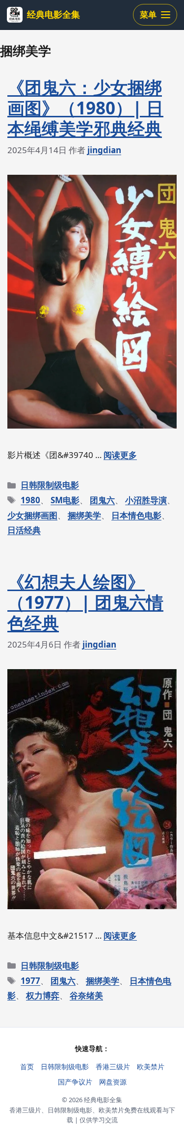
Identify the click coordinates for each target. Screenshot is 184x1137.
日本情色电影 (136, 515)
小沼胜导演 (146, 500)
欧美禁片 (150, 1066)
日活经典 (24, 530)
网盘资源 (113, 1081)
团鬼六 (102, 500)
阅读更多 (120, 454)
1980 (30, 500)
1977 (30, 980)
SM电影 (65, 500)
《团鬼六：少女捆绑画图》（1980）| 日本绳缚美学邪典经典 (85, 108)
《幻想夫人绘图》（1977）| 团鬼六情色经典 (85, 602)
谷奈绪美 (86, 995)
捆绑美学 (84, 515)
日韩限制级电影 (50, 484)
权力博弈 (42, 995)
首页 (27, 1066)
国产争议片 (75, 1081)
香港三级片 (113, 1066)
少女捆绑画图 (32, 515)
